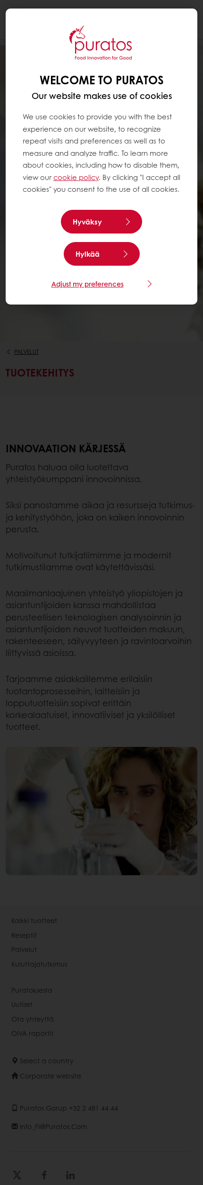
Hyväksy (87, 221)
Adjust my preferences (87, 283)
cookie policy (76, 177)
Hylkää (88, 254)
